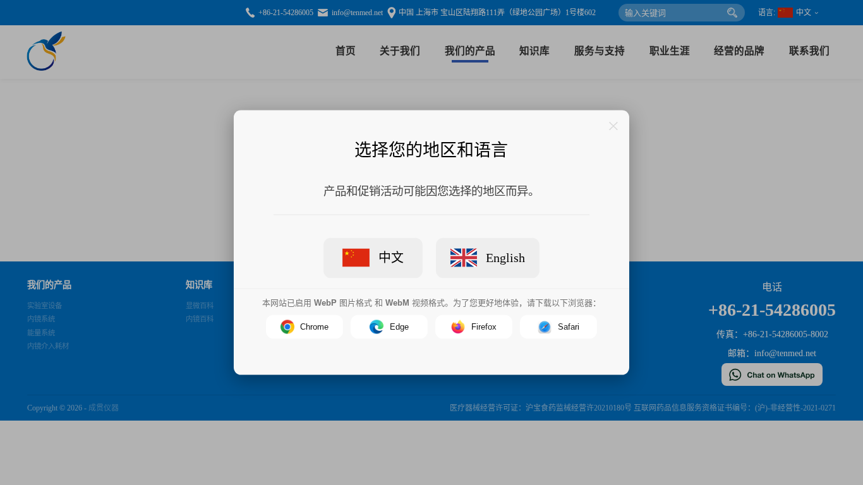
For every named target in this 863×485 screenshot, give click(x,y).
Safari (568, 327)
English (505, 257)
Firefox (484, 327)
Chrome (314, 327)
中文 (391, 257)
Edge (399, 327)
